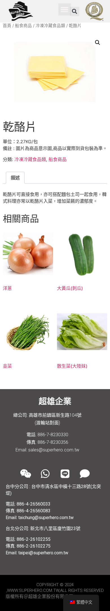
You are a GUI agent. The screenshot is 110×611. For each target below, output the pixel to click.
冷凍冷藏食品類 (50, 25)
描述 (15, 177)
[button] (64, 9)
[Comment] (84, 473)
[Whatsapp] (45, 473)
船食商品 (23, 25)
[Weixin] (25, 473)
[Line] (65, 473)
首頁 (7, 25)
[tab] (15, 178)
